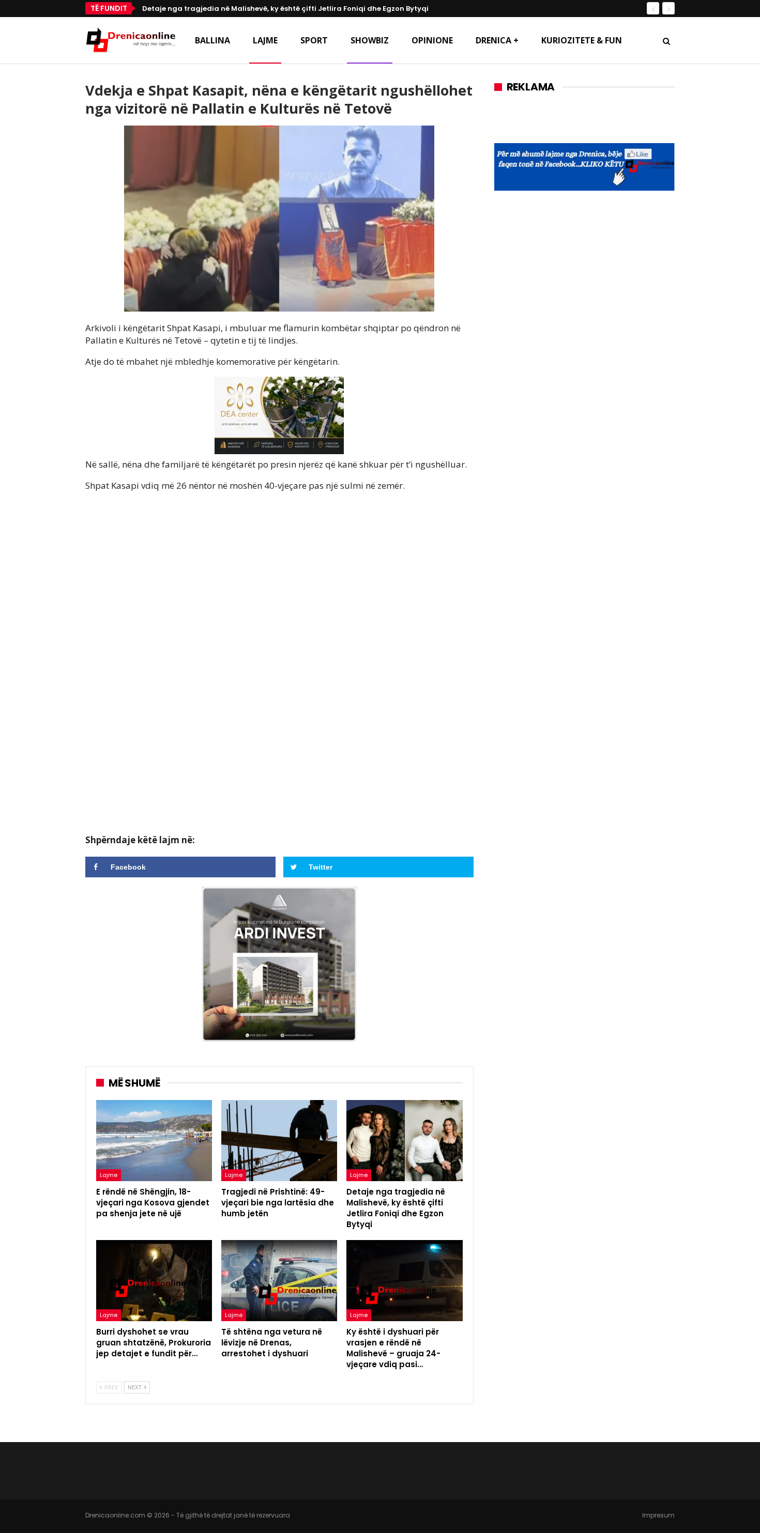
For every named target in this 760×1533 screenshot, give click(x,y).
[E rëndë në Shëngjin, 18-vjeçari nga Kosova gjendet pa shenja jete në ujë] (154, 1140)
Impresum (658, 1515)
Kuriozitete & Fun (581, 40)
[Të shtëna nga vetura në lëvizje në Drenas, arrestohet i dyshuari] (279, 1280)
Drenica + (497, 40)
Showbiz (370, 40)
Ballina (212, 40)
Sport (314, 40)
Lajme (265, 40)
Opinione (432, 40)
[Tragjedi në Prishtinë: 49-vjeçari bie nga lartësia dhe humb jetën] (279, 1140)
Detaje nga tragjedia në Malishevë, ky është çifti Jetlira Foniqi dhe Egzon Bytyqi (285, 8)
